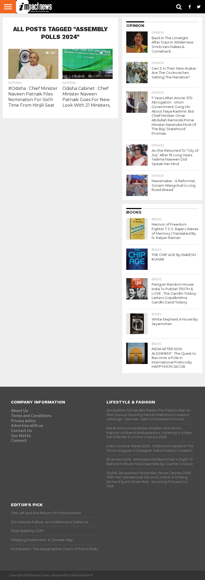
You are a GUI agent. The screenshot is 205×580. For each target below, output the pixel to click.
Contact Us (21, 430)
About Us (19, 410)
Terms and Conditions (31, 415)
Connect (19, 440)
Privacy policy (23, 420)
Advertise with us (27, 425)
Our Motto (21, 435)
